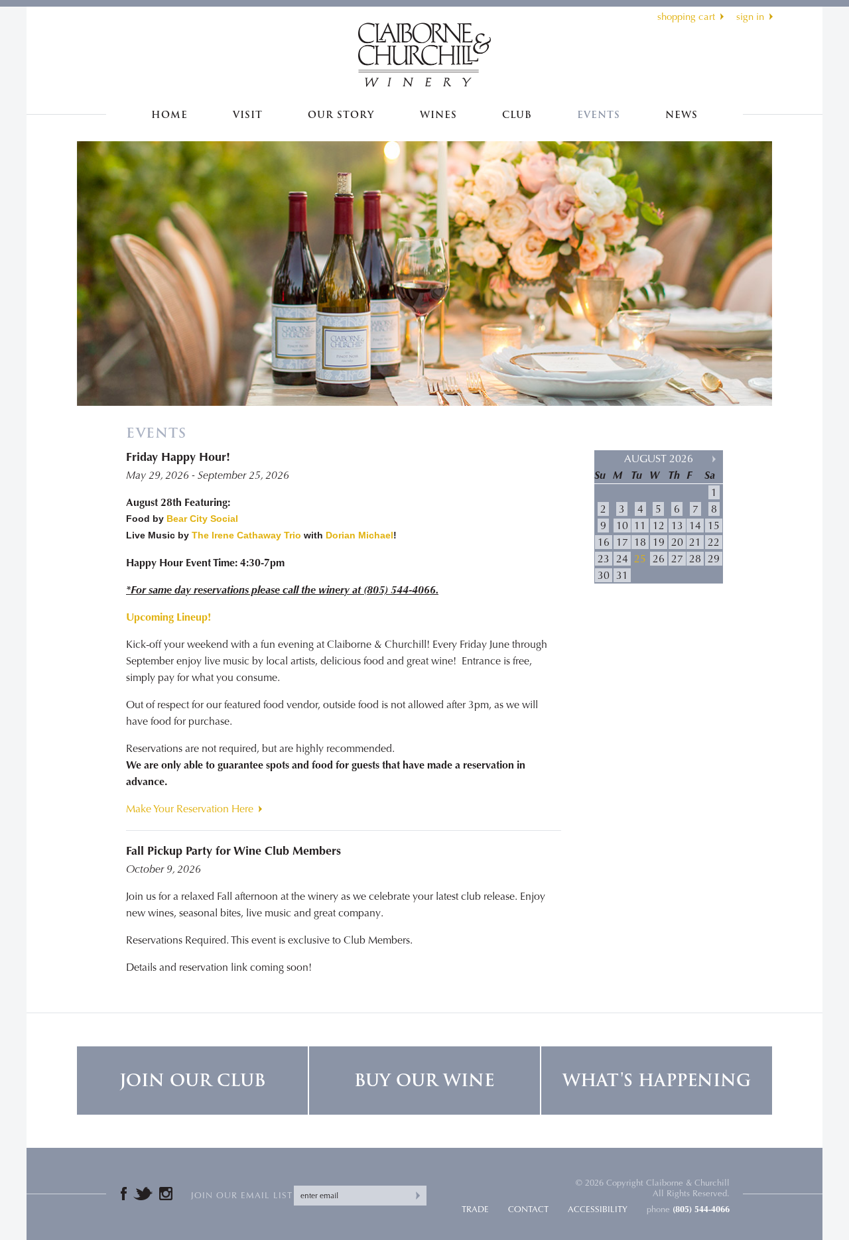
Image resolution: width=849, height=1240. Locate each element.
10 (622, 525)
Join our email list (242, 1195)
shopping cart (686, 16)
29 (714, 559)
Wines (438, 115)
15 (714, 525)
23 (604, 559)
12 (659, 525)
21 (695, 542)
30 (604, 575)
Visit (248, 115)
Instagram (166, 1194)
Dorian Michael (359, 535)
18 (640, 542)
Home (169, 115)
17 (622, 542)
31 (622, 575)
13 (677, 525)
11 (640, 525)
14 (695, 525)
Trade (475, 1209)
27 (677, 559)
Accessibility (597, 1209)
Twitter (143, 1194)
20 (677, 542)
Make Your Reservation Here (189, 809)
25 (640, 559)
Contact (528, 1209)
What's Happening (656, 1080)
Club (517, 115)
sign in (750, 16)
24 (622, 559)
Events (598, 115)
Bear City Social (202, 518)
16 (604, 542)
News (681, 115)
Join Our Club (192, 1080)
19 (659, 542)
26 (659, 559)
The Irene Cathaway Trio (246, 535)
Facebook (123, 1194)
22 (714, 542)
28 (695, 559)
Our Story (341, 115)
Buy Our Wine (424, 1080)
